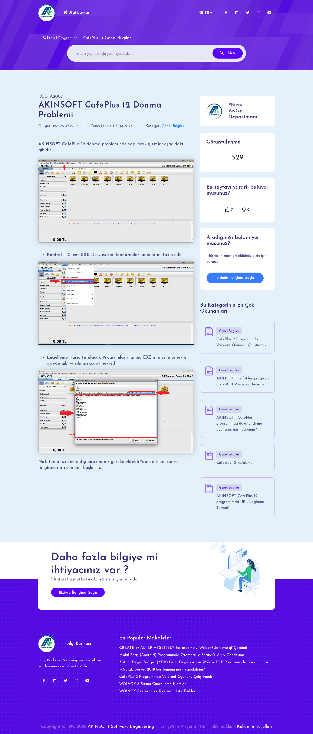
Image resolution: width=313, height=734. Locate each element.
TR (206, 13)
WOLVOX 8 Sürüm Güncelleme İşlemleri (153, 684)
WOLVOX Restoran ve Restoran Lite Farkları (157, 691)
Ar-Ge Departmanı (242, 114)
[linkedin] (237, 13)
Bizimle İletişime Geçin (235, 278)
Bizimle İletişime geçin (78, 593)
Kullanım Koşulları (254, 727)
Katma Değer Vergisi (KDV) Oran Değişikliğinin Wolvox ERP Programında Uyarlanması (193, 662)
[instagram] (258, 13)
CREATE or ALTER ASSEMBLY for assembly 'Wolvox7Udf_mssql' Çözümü (183, 648)
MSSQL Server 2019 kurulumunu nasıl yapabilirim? (162, 670)
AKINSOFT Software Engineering (121, 727)
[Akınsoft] (46, 12)
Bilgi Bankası (78, 13)
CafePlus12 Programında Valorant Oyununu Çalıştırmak (165, 677)
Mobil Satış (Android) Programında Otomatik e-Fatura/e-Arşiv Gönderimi (181, 655)
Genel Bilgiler (173, 126)
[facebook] (226, 13)
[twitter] (247, 13)
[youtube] (269, 13)
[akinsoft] (46, 643)
